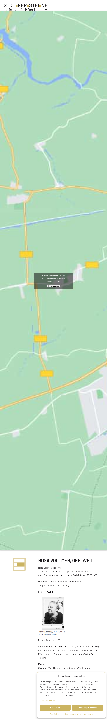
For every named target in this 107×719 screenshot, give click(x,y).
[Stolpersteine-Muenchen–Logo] (25, 4)
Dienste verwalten (48, 700)
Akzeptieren (55, 708)
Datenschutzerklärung (73, 714)
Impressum (88, 714)
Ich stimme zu (53, 286)
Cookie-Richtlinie (57, 714)
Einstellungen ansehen (87, 708)
